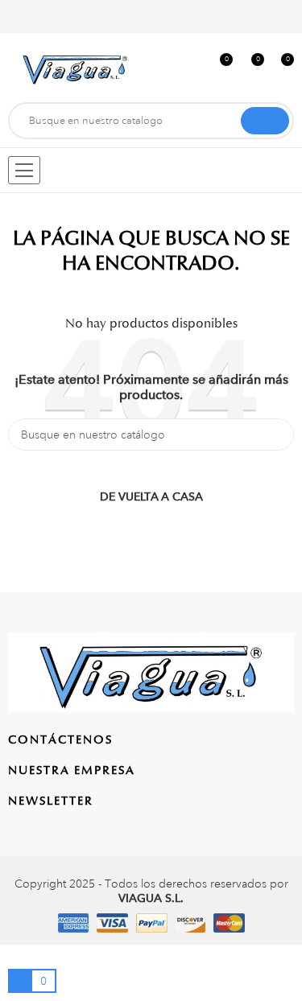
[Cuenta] (284, 16)
